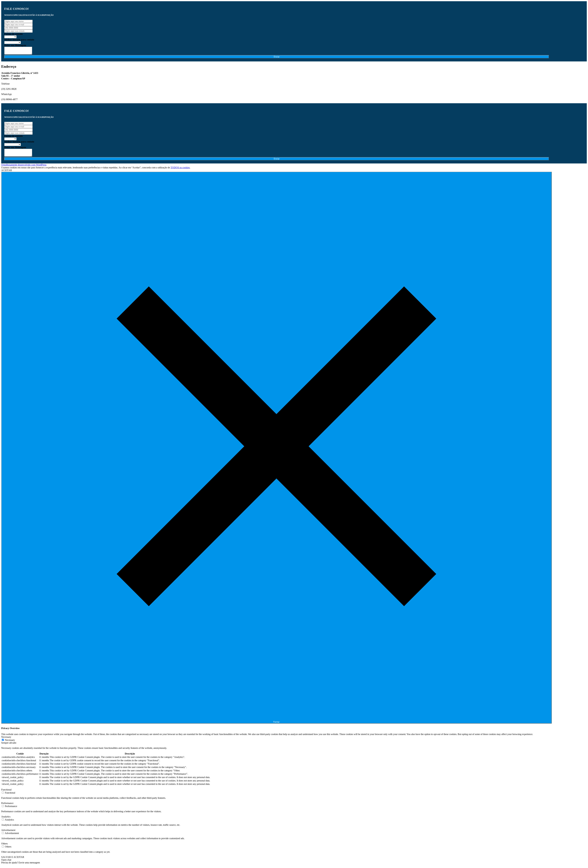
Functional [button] (6, 789)
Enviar (276, 57)
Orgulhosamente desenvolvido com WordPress (23, 164)
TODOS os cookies (180, 167)
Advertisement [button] (8, 830)
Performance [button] (7, 803)
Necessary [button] (6, 737)
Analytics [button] (5, 816)
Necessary (10, 740)
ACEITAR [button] (6, 170)
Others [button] (4, 843)
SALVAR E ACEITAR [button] (12, 857)
